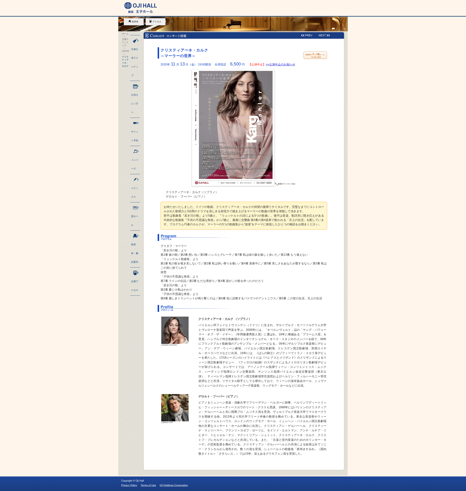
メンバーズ (134, 164)
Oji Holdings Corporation (174, 485)
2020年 (125, 51)
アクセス (157, 21)
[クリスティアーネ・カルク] (244, 184)
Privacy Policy (129, 485)
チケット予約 (134, 136)
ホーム (125, 33)
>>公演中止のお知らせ (280, 64)
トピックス (134, 192)
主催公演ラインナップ (134, 62)
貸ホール (134, 220)
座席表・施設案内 (134, 253)
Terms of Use (148, 485)
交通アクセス (134, 286)
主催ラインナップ (125, 42)
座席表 (135, 21)
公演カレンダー (134, 103)
